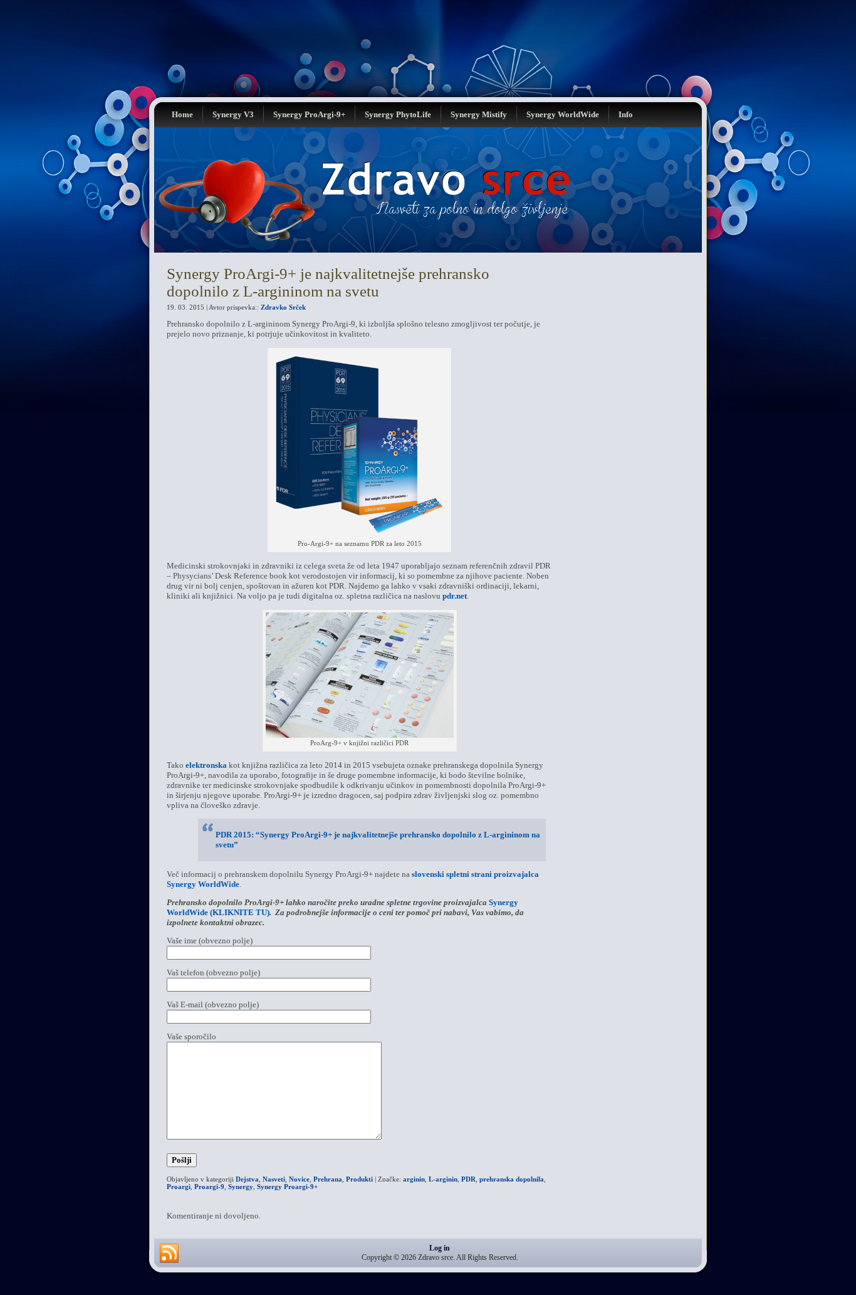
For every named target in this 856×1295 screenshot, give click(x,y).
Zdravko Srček (283, 307)
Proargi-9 (209, 1186)
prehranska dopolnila (511, 1179)
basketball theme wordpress (434, 1285)
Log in (439, 1248)
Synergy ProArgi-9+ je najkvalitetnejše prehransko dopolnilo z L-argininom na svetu (328, 282)
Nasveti (274, 1179)
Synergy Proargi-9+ (287, 1186)
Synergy (240, 1186)
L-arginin (443, 1179)
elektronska (206, 765)
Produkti (359, 1179)
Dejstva (247, 1179)
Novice (299, 1179)
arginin (414, 1179)
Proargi (179, 1186)
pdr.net (454, 595)
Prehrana (327, 1179)
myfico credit (532, 1285)
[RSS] (169, 1254)
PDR (468, 1179)
